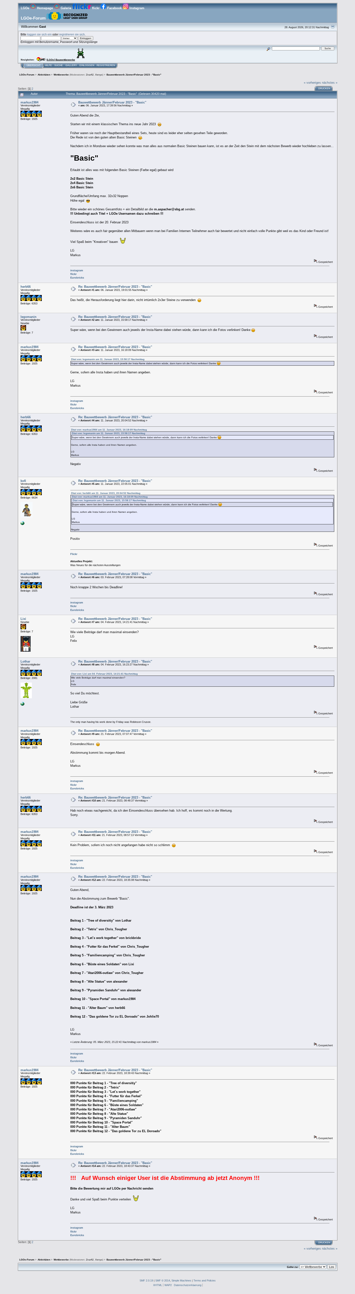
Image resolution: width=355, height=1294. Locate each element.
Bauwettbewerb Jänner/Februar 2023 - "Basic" (112, 102)
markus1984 (29, 102)
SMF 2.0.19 (146, 1280)
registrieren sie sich (72, 34)
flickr (95, 8)
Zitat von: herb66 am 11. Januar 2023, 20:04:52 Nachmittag (105, 493)
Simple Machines (181, 1280)
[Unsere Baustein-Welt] (22, 704)
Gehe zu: (292, 1267)
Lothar (25, 661)
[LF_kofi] (22, 524)
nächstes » (329, 82)
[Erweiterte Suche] (268, 48)
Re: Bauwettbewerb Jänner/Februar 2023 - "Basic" (115, 286)
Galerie (66, 8)
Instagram (136, 8)
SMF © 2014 (162, 1280)
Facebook (114, 8)
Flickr (73, 554)
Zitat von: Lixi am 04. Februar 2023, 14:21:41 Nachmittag (104, 673)
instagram (76, 270)
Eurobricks (77, 277)
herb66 (26, 286)
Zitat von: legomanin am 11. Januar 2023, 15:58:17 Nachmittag (107, 359)
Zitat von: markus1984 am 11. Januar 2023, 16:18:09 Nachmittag (109, 429)
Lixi (23, 619)
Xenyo (98, 74)
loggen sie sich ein (39, 34)
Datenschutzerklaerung (187, 1285)
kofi (23, 481)
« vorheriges (312, 82)
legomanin (28, 317)
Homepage (45, 8)
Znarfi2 (90, 74)
